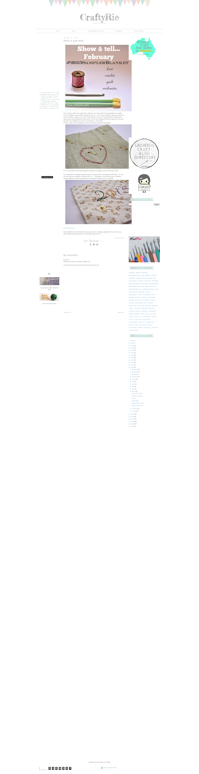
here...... (100, 234)
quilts (153, 300)
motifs (131, 325)
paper (156, 289)
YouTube (137, 308)
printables (152, 311)
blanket (149, 278)
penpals (138, 311)
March (134, 391)
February (134, 408)
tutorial (140, 281)
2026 (132, 340)
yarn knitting (133, 330)
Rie (142, 300)
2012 (132, 419)
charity (147, 292)
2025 (132, 343)
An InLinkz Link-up (69, 228)
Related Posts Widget (119, 237)
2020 (132, 355)
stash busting (134, 292)
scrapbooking (134, 289)
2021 (132, 353)
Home (58, 31)
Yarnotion (132, 305)
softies (131, 303)
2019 (132, 357)
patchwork (146, 294)
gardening (140, 305)
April (133, 389)
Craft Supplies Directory (96, 31)
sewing (138, 273)
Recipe (144, 297)
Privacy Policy (138, 31)
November (135, 372)
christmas (151, 297)
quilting (139, 278)
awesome (144, 308)
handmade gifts (134, 275)
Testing (153, 316)
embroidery (133, 294)
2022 (132, 350)
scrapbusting (153, 284)
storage (150, 303)
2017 (132, 362)
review (131, 300)
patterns (155, 281)
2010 (132, 424)
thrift (131, 308)
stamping (155, 305)
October (134, 374)
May (133, 386)
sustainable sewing (136, 327)
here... (92, 176)
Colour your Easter (137, 393)
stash (153, 294)
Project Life (137, 316)
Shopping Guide (148, 289)
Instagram (119, 31)
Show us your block (137, 405)
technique (147, 327)
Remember (146, 316)
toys (154, 278)
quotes (149, 325)
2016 (132, 365)
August (134, 379)
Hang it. (134, 398)
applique (153, 286)
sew (144, 278)
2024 (132, 345)
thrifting (155, 327)
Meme (131, 316)
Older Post (121, 312)
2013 (132, 416)
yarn (142, 275)
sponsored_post (135, 286)
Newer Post (67, 312)
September (135, 377)
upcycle (149, 314)
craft (131, 319)
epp (143, 286)
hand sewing (133, 322)
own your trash (140, 325)
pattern (131, 311)
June (133, 384)
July (133, 381)
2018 (132, 360)
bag (130, 281)
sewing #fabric (134, 314)
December (135, 369)
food (140, 294)
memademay (150, 322)
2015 (132, 367)
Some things (135, 401)
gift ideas (147, 281)
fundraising (146, 319)
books (134, 281)
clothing (153, 275)
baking (142, 292)
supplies (138, 300)
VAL (141, 289)
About (74, 31)
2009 (132, 426)
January (134, 411)
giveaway (132, 278)
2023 (132, 348)
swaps (147, 286)
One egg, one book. (137, 396)
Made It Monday (134, 284)
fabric (147, 275)
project (147, 300)
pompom (144, 311)
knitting (144, 273)
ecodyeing (137, 319)
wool (154, 314)
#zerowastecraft (135, 297)
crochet (132, 273)
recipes (148, 305)
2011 (132, 421)
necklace (151, 308)
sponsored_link (140, 303)
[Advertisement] (87, 320)
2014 (132, 414)
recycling (144, 284)
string (142, 314)
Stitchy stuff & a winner (138, 403)
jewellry (142, 322)
